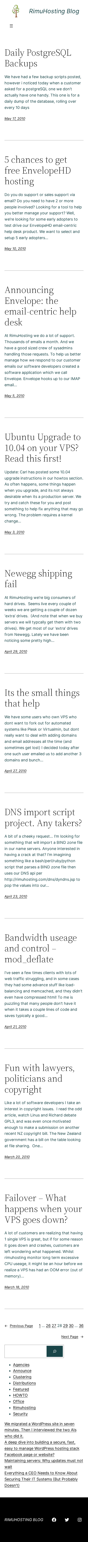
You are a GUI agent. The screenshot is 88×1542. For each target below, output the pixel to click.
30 (71, 1325)
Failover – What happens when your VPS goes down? (43, 1208)
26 (48, 1325)
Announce (22, 1370)
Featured (21, 1389)
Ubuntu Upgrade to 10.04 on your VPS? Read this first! (42, 448)
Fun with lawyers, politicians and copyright (39, 1078)
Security (20, 1414)
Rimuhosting (24, 1407)
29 (65, 1325)
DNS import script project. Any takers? (43, 817)
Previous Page (18, 1326)
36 (81, 1325)
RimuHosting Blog (54, 11)
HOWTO (20, 1395)
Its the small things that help (42, 698)
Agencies (21, 1364)
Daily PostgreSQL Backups (37, 58)
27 (54, 1325)
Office (18, 1401)
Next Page (72, 1336)
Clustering (22, 1377)
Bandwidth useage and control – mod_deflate (40, 948)
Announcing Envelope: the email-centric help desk (40, 306)
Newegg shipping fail (38, 579)
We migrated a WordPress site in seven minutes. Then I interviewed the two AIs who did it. (40, 1430)
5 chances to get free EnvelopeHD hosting (37, 170)
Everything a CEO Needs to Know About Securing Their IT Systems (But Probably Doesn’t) (41, 1479)
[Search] (55, 1351)
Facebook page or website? (29, 1454)
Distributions (24, 1383)
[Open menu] (11, 25)
